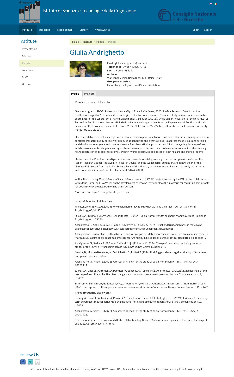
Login (196, 29)
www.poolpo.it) (157, 182)
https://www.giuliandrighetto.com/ (111, 191)
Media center (65, 29)
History (26, 84)
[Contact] (37, 361)
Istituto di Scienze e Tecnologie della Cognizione (89, 10)
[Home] (30, 12)
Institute (27, 29)
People (26, 63)
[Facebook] (23, 361)
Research (44, 29)
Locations (27, 70)
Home (75, 41)
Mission (26, 56)
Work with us (103, 29)
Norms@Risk (82, 166)
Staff (25, 77)
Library (84, 29)
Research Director (99, 102)
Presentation (29, 48)
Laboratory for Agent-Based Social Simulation (133, 85)
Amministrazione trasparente (139, 368)
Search (208, 29)
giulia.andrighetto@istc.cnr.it (131, 63)
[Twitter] (30, 361)
